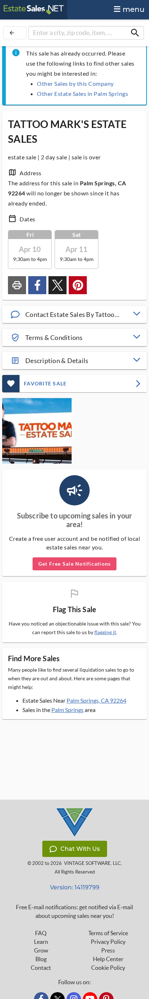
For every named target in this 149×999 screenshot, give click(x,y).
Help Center (108, 959)
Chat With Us (80, 848)
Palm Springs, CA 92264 (96, 700)
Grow (41, 950)
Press (108, 950)
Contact (41, 967)
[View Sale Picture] (37, 431)
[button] (74, 314)
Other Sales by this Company (75, 83)
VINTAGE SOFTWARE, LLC (92, 863)
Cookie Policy (108, 967)
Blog (41, 959)
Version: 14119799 (74, 887)
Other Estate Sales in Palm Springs (82, 93)
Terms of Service (108, 933)
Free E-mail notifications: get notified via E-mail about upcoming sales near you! (74, 911)
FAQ (41, 933)
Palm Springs (67, 709)
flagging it (105, 632)
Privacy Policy (108, 941)
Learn (41, 941)
